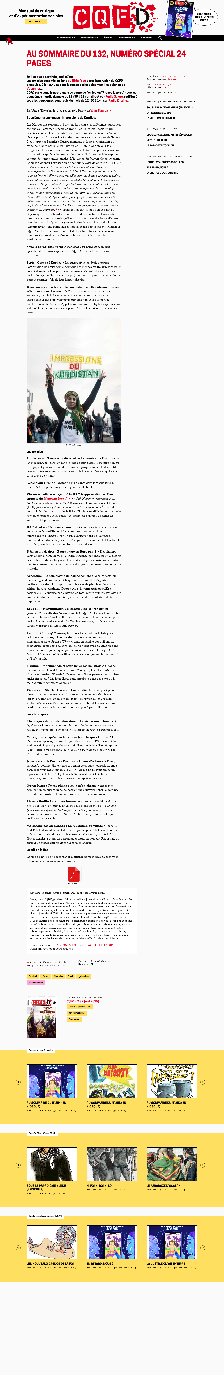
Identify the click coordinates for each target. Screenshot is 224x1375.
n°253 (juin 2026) (112, 1110)
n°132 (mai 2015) (83, 1001)
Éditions (108, 38)
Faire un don (74, 1019)
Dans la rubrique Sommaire (41, 1050)
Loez (165, 87)
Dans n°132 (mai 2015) (42, 1133)
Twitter (46, 976)
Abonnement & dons (36, 22)
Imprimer (85, 976)
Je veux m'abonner (77, 1013)
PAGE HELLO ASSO (100, 945)
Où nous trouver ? (126, 38)
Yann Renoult (99, 110)
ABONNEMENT (67, 945)
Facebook (33, 976)
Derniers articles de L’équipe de (45, 1216)
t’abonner (33, 88)
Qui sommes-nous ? (65, 38)
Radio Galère (114, 96)
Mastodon (58, 976)
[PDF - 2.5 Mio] (74, 874)
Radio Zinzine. (118, 100)
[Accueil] (112, 17)
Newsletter (146, 38)
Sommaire (173, 79)
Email (70, 976)
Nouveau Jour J (55, 499)
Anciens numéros (89, 38)
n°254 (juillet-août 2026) (57, 1110)
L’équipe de (161, 85)
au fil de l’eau (77, 81)
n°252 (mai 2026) (172, 1110)
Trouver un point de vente (80, 1007)
